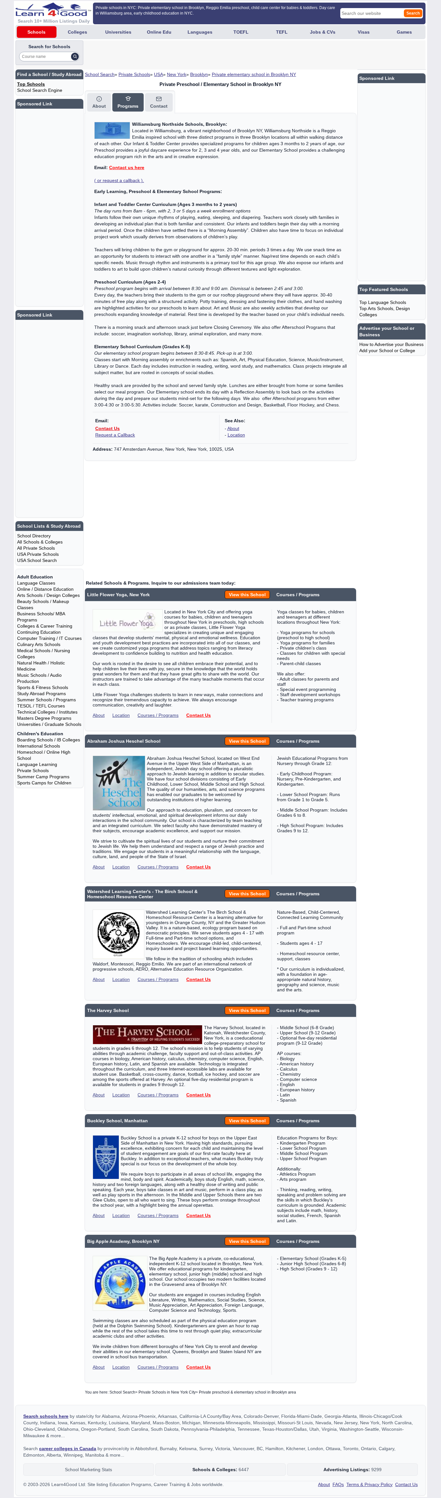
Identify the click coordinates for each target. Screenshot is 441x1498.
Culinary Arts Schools (38, 644)
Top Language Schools (382, 302)
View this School (247, 594)
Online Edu (159, 32)
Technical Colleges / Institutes (47, 712)
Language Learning (37, 764)
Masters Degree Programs (44, 718)
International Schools (38, 746)
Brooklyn (199, 74)
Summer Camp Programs (43, 776)
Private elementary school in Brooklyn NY (254, 74)
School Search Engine (39, 90)
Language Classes (36, 583)
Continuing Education (39, 632)
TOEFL (241, 32)
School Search (100, 74)
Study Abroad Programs (41, 693)
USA (158, 74)
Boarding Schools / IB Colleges (48, 739)
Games (404, 32)
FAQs (338, 1484)
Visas (364, 32)
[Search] (75, 56)
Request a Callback (115, 434)
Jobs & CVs (322, 32)
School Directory (34, 535)
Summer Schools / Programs (46, 699)
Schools (36, 32)
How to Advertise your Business (391, 344)
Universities (118, 32)
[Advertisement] (202, 55)
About (233, 428)
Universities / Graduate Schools (49, 724)
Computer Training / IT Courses (49, 638)
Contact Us (107, 428)
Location (236, 434)
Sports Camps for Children (44, 782)
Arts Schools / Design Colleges (48, 595)
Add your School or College (387, 350)
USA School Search (37, 560)
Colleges (77, 32)
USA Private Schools (38, 554)
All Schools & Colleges (40, 541)
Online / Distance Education (45, 589)
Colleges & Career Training (44, 626)
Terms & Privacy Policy (369, 1484)
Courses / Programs (158, 715)
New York (176, 74)
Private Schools (134, 74)
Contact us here (126, 167)
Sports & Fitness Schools (42, 687)
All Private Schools (36, 548)
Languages (200, 32)
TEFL (282, 32)
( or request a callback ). (119, 180)
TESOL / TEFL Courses (41, 705)
